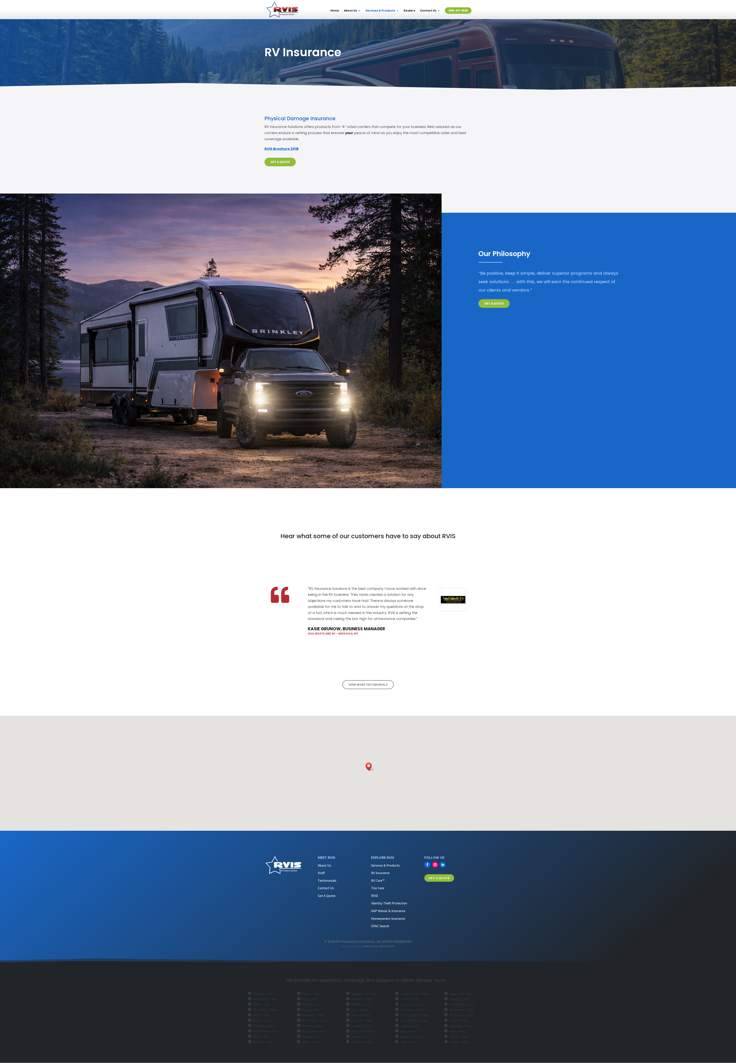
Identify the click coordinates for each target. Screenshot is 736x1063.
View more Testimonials (368, 685)
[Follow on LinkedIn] (443, 865)
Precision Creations (368, 946)
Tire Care (377, 888)
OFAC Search (380, 926)
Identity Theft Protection (389, 903)
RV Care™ (377, 880)
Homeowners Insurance (388, 918)
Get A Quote (280, 162)
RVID (374, 895)
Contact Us (428, 10)
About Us (350, 10)
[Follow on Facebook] (427, 865)
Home (334, 10)
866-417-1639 (458, 10)
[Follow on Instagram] (435, 865)
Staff (321, 873)
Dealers (409, 10)
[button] (370, 766)
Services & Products (380, 10)
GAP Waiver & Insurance (388, 911)
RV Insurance (380, 873)
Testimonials (327, 880)
